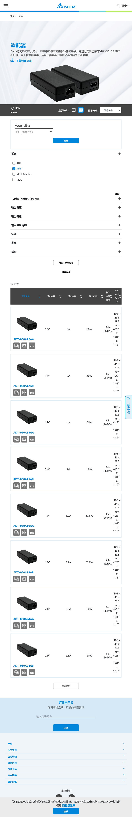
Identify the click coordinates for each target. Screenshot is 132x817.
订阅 (66, 727)
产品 (21, 16)
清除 (117, 194)
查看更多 (66, 686)
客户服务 (12, 775)
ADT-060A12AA (23, 339)
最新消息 (12, 762)
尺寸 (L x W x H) (117, 296)
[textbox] (37, 132)
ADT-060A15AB (23, 479)
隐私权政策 (68, 805)
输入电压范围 (108, 296)
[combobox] (37, 131)
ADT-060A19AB (23, 572)
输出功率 (93, 296)
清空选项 (66, 271)
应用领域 (12, 756)
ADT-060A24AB (23, 665)
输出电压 (51, 296)
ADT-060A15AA (23, 432)
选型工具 (12, 750)
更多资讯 (12, 781)
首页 (12, 16)
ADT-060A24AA (23, 619)
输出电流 (72, 296)
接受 (66, 811)
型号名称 (25, 296)
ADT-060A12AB (23, 386)
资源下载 (12, 769)
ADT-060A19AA (23, 525)
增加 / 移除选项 (66, 262)
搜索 (66, 140)
